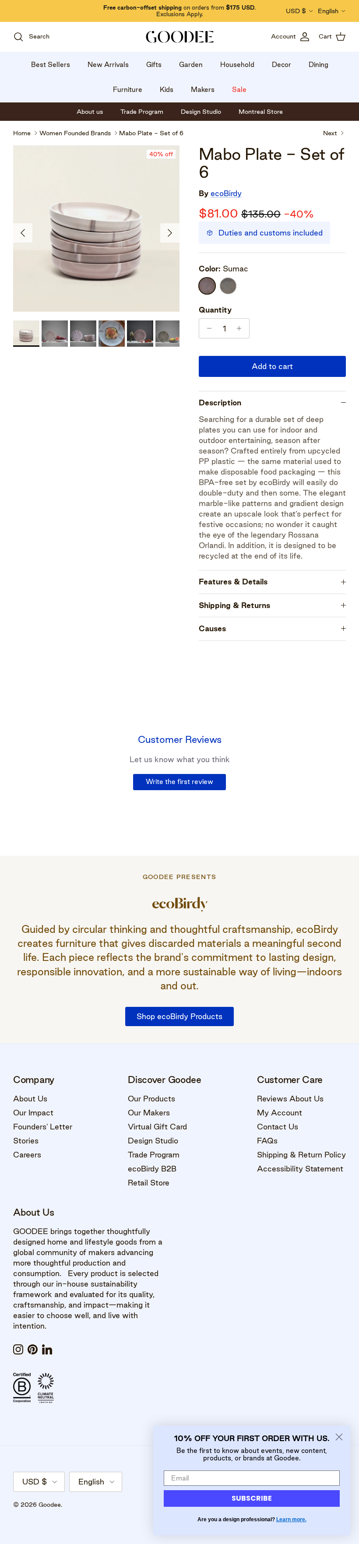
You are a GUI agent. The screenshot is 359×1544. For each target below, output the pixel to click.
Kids (166, 89)
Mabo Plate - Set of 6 (151, 132)
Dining (318, 64)
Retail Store (148, 1182)
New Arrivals (108, 64)
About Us (30, 1098)
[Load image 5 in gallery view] (96, 228)
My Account (279, 1112)
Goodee (50, 1504)
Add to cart (272, 366)
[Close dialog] (339, 1437)
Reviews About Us (290, 1098)
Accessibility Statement (300, 1168)
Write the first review (179, 781)
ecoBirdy (226, 193)
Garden (191, 64)
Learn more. (291, 1519)
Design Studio (153, 1140)
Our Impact (33, 1112)
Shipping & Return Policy (301, 1154)
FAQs (267, 1140)
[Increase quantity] (241, 328)
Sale (239, 89)
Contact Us (277, 1126)
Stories (26, 1140)
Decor (281, 64)
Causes (212, 628)
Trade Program (154, 1154)
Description (220, 402)
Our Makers (149, 1112)
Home (22, 132)
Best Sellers (50, 64)
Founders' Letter (42, 1126)
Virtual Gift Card (157, 1126)
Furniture (127, 89)
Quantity (215, 310)
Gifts (154, 64)
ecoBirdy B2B (152, 1168)
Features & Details (233, 581)
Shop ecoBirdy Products (179, 1016)
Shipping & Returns (234, 605)
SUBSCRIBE (252, 1498)
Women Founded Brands (75, 132)
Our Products (151, 1098)
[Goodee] (180, 37)
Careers (27, 1154)
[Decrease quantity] (207, 328)
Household (237, 64)
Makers (203, 89)
